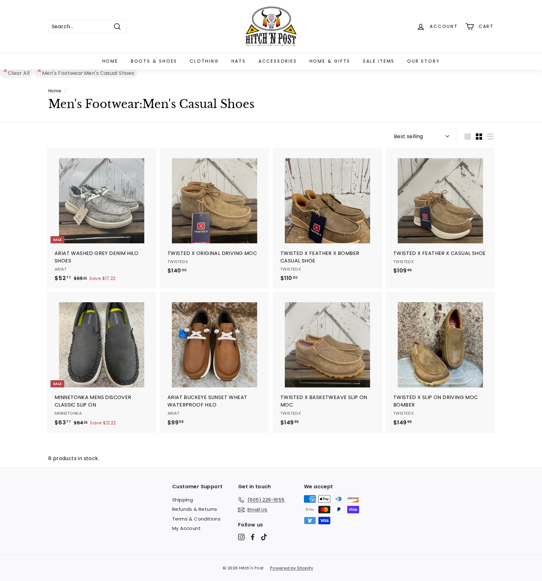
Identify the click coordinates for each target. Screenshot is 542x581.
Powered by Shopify (291, 568)
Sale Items (379, 61)
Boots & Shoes (154, 61)
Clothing (204, 61)
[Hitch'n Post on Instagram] (241, 537)
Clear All (19, 73)
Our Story (423, 61)
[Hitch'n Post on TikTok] (264, 537)
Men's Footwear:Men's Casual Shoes (88, 73)
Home (110, 61)
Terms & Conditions (196, 519)
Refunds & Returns (194, 509)
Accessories (277, 61)
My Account (186, 528)
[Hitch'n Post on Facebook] (252, 537)
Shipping (182, 499)
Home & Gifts (330, 61)
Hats (238, 61)
